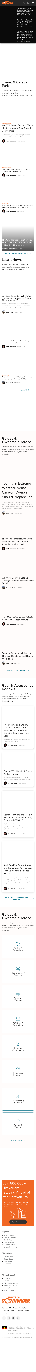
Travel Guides (9, 1259)
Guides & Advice (9, 1245)
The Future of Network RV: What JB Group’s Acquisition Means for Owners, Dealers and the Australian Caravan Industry (25, 35)
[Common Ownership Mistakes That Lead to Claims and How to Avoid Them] (18, 640)
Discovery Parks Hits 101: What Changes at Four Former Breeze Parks (17, 342)
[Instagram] (9, 1318)
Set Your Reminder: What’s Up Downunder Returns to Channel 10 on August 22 (17, 298)
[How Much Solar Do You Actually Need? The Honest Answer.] (18, 603)
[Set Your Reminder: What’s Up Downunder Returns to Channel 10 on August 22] (18, 281)
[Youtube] (13, 1318)
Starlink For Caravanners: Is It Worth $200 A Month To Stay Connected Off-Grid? (18, 817)
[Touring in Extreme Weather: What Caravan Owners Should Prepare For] (18, 469)
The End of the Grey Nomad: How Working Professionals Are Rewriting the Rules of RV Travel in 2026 (25, 12)
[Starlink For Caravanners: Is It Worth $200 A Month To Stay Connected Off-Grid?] (18, 801)
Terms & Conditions (11, 1285)
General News (20, 16)
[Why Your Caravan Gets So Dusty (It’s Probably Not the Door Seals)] (18, 564)
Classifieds (8, 1264)
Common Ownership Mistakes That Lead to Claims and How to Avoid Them (17, 656)
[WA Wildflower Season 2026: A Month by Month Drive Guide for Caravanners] (18, 110)
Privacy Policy (8, 1288)
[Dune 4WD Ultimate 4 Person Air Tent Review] (18, 760)
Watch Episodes (9, 1235)
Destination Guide (6, 123)
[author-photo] (4, 141)
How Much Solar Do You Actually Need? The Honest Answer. (18, 618)
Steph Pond (9, 312)
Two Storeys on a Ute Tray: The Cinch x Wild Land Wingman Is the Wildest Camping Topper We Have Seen (16, 730)
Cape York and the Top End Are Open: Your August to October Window (16, 170)
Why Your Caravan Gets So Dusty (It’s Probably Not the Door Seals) (18, 580)
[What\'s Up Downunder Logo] (9, 2)
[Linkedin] (18, 1318)
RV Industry (20, 41)
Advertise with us (10, 1290)
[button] (24, 3)
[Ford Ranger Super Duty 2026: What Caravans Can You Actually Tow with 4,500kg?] (8, 24)
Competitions (8, 1261)
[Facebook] (4, 1318)
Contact (6, 1281)
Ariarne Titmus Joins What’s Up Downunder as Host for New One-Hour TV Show (17, 378)
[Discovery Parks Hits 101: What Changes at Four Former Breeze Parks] (18, 326)
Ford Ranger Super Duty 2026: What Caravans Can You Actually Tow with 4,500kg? (25, 22)
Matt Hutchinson (11, 141)
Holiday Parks (8, 1257)
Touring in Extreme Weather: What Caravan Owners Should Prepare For (17, 490)
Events (3, 294)
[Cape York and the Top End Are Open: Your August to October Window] (18, 155)
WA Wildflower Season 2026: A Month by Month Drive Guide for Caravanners (17, 128)
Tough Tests (8, 1240)
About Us (7, 1278)
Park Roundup (5, 203)
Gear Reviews (9, 1242)
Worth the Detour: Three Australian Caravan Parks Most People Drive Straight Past (17, 206)
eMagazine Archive (10, 1247)
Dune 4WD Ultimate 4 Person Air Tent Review (18, 772)
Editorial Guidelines (11, 1283)
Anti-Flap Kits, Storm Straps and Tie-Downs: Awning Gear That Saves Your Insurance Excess (18, 869)
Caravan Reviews (10, 1238)
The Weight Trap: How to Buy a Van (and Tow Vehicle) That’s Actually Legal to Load (17, 541)
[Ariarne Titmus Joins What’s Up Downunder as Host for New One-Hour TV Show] (18, 362)
